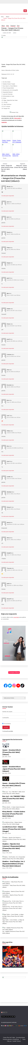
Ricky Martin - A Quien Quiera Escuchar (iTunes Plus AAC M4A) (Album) (13, 814)
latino (7, 25)
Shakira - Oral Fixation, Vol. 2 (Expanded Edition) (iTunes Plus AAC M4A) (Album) (13, 863)
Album (3, 25)
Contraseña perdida (7, 731)
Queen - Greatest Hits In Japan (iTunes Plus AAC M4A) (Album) (13, 769)
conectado (16, 617)
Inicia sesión (17, 118)
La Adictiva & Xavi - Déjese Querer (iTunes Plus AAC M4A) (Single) (14, 829)
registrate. (4, 122)
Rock (18, 25)
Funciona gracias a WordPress (11, 1039)
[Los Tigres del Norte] (13, 967)
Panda (4, 158)
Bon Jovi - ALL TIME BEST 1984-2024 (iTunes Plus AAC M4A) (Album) (13, 798)
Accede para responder (7, 195)
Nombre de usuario (7, 711)
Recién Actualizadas (10, 877)
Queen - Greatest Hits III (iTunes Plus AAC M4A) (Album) (11, 752)
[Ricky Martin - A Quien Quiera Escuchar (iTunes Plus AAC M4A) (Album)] (14, 808)
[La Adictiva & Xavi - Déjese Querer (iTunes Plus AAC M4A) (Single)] (14, 823)
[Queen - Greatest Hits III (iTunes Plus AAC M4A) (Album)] (14, 745)
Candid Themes (16, 1041)
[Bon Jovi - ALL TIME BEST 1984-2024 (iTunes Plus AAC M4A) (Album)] (14, 792)
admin (14, 32)
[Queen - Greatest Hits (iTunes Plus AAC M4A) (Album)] (14, 778)
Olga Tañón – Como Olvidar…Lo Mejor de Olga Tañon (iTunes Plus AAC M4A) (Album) (13, 921)
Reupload (12, 25)
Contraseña (5, 717)
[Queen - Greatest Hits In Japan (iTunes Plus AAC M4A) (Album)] (14, 762)
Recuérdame (7, 723)
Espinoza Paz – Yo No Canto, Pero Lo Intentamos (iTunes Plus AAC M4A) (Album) (12, 908)
